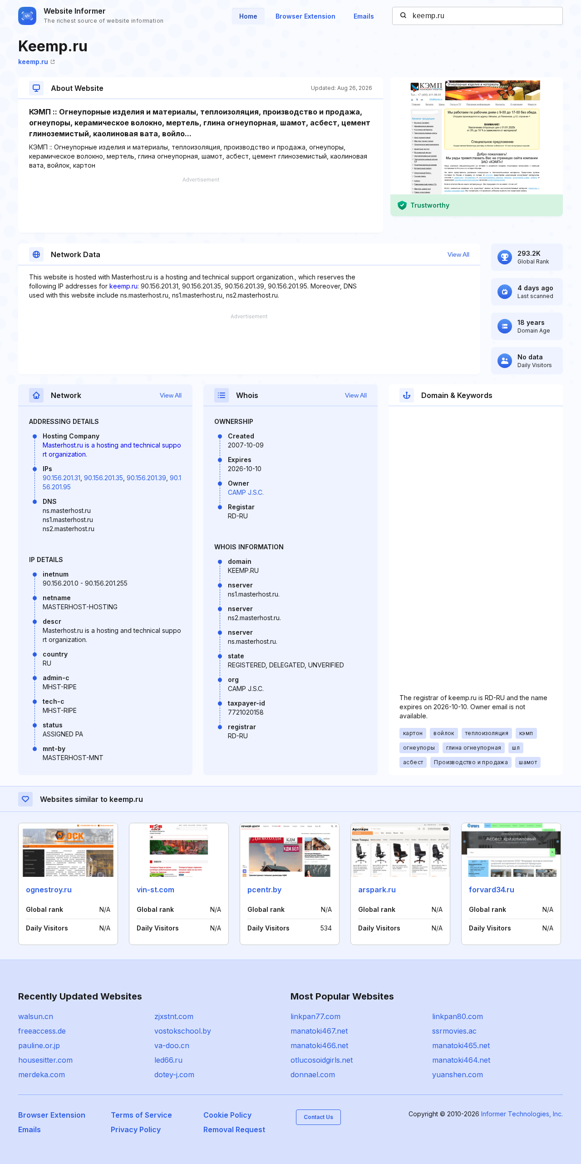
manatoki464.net (461, 1060)
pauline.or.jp (39, 1045)
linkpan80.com (457, 1016)
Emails (364, 16)
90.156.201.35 (103, 478)
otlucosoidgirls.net (321, 1060)
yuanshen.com (457, 1074)
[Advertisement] (200, 204)
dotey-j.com (174, 1074)
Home (248, 16)
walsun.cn (35, 1016)
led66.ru (168, 1060)
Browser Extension (305, 16)
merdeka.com (41, 1074)
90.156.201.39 (146, 478)
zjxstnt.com (173, 1016)
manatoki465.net (461, 1045)
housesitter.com (45, 1060)
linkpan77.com (315, 1016)
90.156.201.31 (61, 478)
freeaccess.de (42, 1030)
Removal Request (234, 1129)
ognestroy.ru (49, 889)
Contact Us (318, 1117)
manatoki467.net (319, 1030)
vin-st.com (155, 889)
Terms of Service (141, 1114)
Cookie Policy (227, 1114)
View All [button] (458, 254)
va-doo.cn (171, 1045)
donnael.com (312, 1074)
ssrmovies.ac (454, 1030)
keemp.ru (33, 61)
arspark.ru (377, 889)
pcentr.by (264, 889)
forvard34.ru (491, 889)
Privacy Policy (136, 1129)
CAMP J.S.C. (246, 492)
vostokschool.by (182, 1030)
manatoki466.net (319, 1045)
